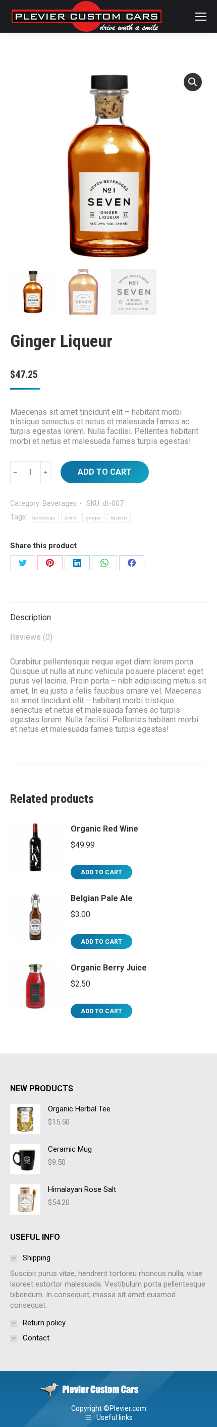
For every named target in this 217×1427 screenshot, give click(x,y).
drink (71, 517)
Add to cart (105, 472)
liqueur (119, 517)
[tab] (108, 612)
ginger (93, 517)
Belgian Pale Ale (102, 898)
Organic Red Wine (104, 829)
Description (30, 617)
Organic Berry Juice (109, 967)
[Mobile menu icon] (201, 17)
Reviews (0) (31, 637)
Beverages (59, 503)
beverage (44, 517)
